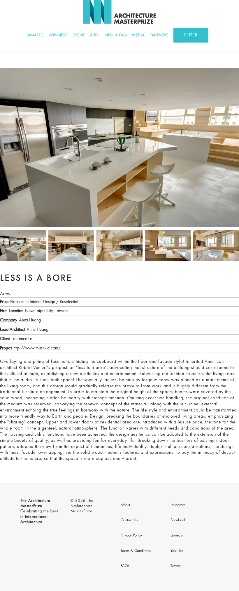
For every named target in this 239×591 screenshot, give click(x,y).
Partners (159, 35)
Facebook (178, 520)
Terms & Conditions (136, 551)
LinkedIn (177, 536)
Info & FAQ (115, 35)
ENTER (191, 35)
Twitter (175, 566)
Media (138, 35)
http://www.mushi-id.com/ (37, 348)
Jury (94, 35)
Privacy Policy (131, 536)
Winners (58, 35)
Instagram (178, 505)
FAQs (125, 566)
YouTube (177, 551)
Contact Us (129, 520)
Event (79, 35)
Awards (35, 35)
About (125, 505)
